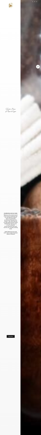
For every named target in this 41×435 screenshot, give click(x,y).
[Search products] (38, 67)
